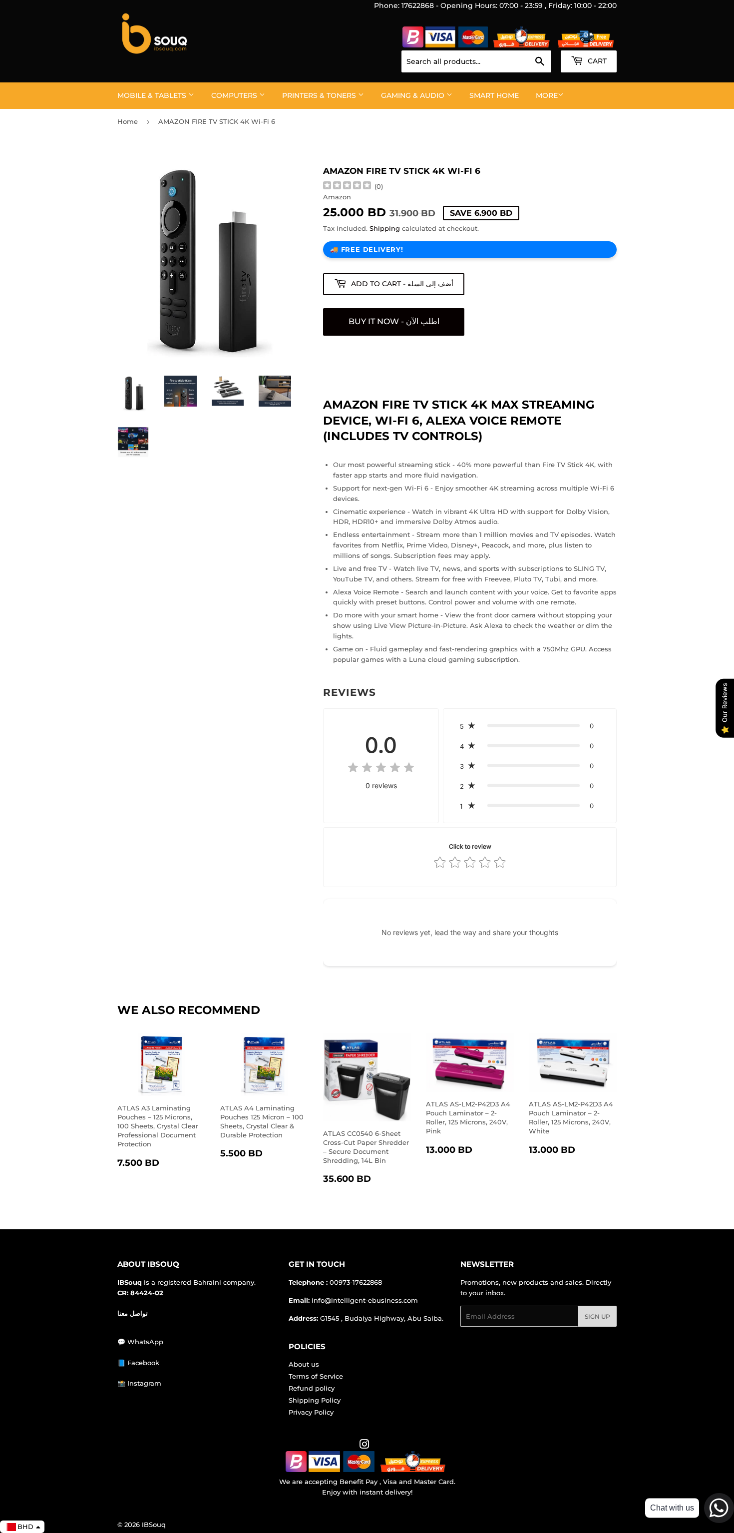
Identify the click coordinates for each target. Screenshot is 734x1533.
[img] (347, 186)
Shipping (384, 228)
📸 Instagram (139, 1383)
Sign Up (597, 1316)
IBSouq (154, 1525)
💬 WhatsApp (140, 1342)
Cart (596, 60)
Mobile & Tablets (152, 95)
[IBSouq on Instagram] (364, 1446)
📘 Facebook (138, 1363)
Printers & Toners (320, 95)
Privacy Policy (311, 1412)
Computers (235, 95)
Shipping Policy (315, 1400)
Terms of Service (316, 1376)
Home (127, 121)
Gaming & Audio (413, 95)
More (547, 95)
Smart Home (494, 95)
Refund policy (312, 1388)
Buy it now (393, 322)
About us (304, 1364)
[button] (529, 726)
